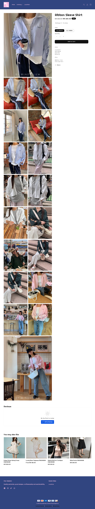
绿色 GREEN (69, 30)
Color (56, 27)
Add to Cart (71, 41)
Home (13, 4)
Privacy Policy (48, 506)
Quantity (57, 33)
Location (27, 4)
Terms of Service (40, 506)
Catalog (19, 4)
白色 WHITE (59, 30)
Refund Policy (56, 506)
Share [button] (58, 65)
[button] (84, 4)
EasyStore (56, 503)
